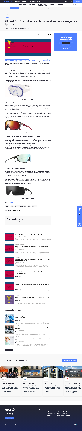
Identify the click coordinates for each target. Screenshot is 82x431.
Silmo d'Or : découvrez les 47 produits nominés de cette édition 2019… (33, 297)
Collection (43, 8)
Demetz (7, 206)
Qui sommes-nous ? (28, 411)
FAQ (48, 411)
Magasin (26, 8)
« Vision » (17, 61)
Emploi (52, 4)
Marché (30, 8)
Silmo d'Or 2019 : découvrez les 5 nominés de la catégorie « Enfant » (32, 234)
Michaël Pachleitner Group (20, 206)
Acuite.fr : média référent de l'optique (32, 409)
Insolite (55, 8)
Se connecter (78, 1)
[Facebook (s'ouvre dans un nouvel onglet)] (63, 48)
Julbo (12, 206)
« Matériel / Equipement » (15, 60)
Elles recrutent (17, 1)
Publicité (49, 415)
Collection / (10, 14)
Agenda (8, 8)
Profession (22, 8)
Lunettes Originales (63, 411)
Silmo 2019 (34, 206)
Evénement (59, 8)
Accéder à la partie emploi (69, 360)
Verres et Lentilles (36, 8)
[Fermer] (81, 205)
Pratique (64, 8)
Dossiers (68, 8)
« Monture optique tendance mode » (31, 60)
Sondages (73, 8)
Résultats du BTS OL (24, 1)
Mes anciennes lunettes (64, 415)
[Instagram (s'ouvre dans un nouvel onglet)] (66, 48)
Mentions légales (8, 424)
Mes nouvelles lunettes (64, 413)
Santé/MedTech (49, 8)
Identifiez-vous (9, 221)
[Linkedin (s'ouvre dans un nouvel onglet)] (67, 48)
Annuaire (60, 4)
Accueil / (6, 14)
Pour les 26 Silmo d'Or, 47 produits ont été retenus (17, 59)
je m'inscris (66, 43)
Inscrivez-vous (9, 418)
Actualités (22, 4)
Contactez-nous (51, 413)
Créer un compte (68, 1)
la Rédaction (12, 202)
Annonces (32, 4)
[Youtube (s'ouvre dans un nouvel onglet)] (65, 48)
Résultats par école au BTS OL (35, 1)
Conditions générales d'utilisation (20, 424)
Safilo (29, 206)
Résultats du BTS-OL (15, 8)
